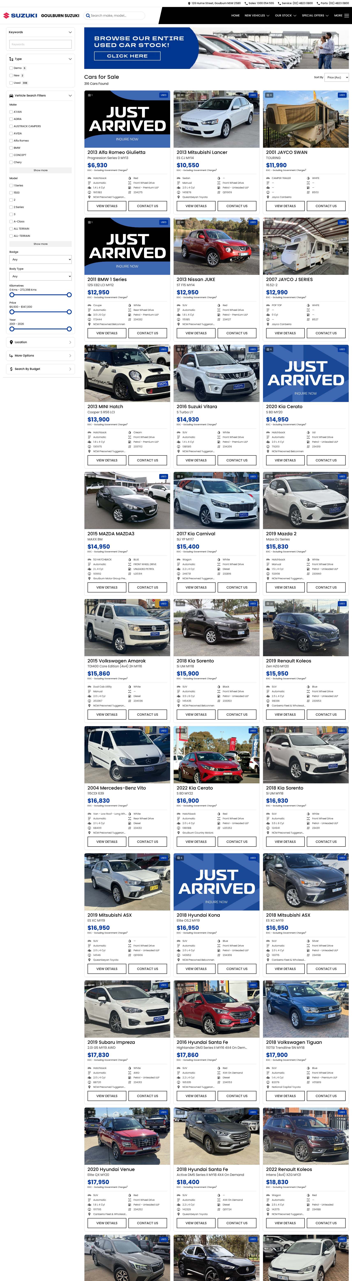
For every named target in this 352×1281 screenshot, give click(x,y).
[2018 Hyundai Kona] (216, 882)
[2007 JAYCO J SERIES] (306, 246)
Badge (13, 252)
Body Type (16, 269)
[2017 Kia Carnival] (216, 500)
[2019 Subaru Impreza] (127, 1009)
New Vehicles (255, 15)
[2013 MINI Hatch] (127, 373)
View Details (107, 206)
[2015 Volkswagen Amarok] (127, 627)
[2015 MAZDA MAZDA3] (127, 500)
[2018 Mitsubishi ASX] (306, 882)
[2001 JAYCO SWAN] (306, 119)
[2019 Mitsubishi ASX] (127, 882)
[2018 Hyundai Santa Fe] (216, 1136)
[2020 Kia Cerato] (306, 373)
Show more (40, 170)
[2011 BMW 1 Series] (127, 246)
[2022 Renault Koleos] (306, 1136)
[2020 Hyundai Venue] (127, 1136)
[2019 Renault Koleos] (306, 627)
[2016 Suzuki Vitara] (216, 373)
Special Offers (313, 15)
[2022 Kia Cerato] (216, 754)
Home (235, 15)
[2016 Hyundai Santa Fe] (216, 1009)
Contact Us (147, 206)
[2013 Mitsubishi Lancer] (216, 119)
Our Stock (283, 15)
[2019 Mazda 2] (306, 500)
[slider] (11, 294)
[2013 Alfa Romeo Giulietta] (127, 119)
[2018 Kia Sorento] (216, 627)
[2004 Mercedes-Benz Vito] (127, 754)
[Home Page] (20, 15)
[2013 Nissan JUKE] (216, 246)
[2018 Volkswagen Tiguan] (306, 1009)
